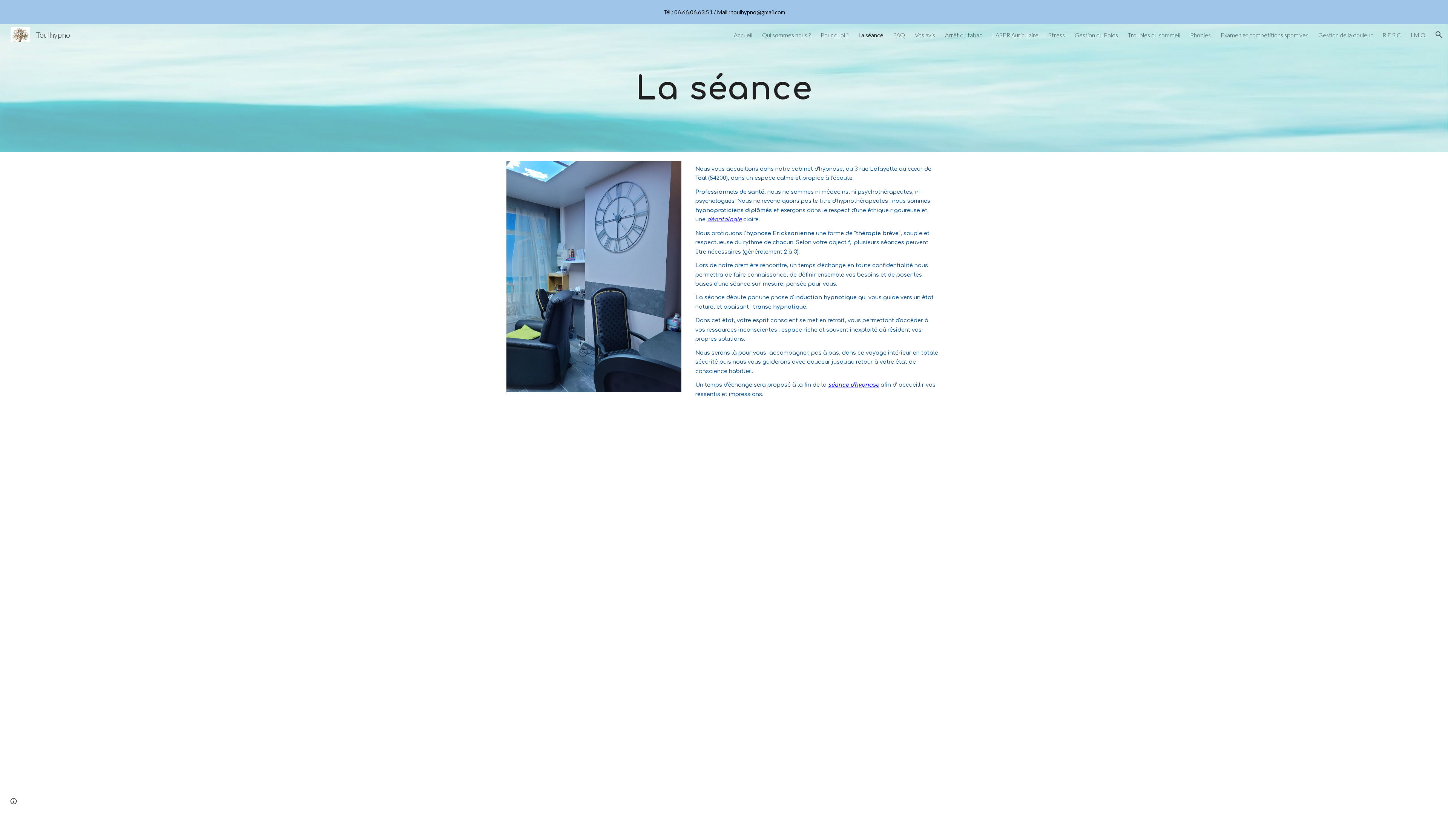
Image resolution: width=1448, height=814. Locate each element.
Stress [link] (1056, 34)
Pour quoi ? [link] (834, 34)
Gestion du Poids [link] (1096, 34)
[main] (724, 88)
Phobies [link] (1200, 34)
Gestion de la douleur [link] (1345, 34)
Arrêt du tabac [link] (963, 34)
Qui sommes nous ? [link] (786, 34)
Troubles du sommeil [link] (1154, 34)
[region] (724, 12)
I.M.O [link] (1418, 34)
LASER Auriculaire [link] (1015, 34)
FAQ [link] (899, 34)
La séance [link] (870, 34)
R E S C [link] (1391, 34)
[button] (1439, 35)
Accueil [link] (743, 34)
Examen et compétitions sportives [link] (1264, 34)
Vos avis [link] (925, 34)
